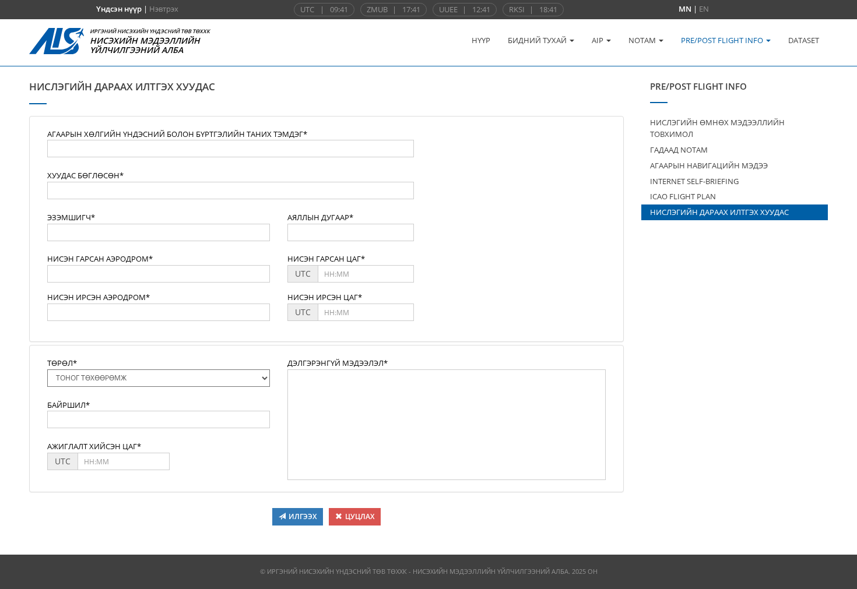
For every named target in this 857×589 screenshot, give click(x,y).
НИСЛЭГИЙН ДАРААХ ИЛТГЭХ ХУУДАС (719, 212)
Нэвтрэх (163, 8)
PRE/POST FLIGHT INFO (723, 40)
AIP (598, 40)
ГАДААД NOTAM (679, 149)
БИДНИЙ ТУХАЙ (538, 40)
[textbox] (230, 148)
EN (704, 8)
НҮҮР (481, 40)
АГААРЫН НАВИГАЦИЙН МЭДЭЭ (709, 165)
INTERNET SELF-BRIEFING (694, 181)
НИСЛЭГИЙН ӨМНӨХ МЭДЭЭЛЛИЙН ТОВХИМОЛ (717, 128)
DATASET (803, 40)
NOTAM (643, 40)
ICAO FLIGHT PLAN (683, 196)
